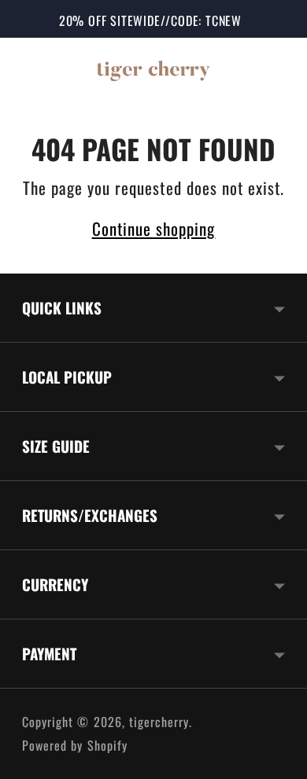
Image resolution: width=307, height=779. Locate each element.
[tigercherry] (153, 69)
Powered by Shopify (75, 745)
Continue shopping (154, 228)
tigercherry (159, 721)
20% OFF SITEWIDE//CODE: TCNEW (150, 20)
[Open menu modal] (36, 69)
